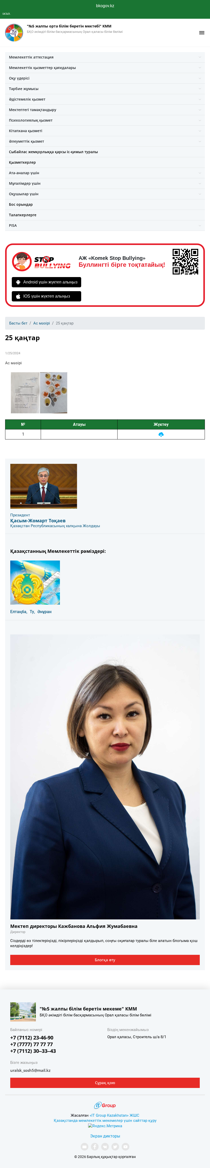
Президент (20, 515)
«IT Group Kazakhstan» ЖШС (114, 1115)
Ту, (32, 611)
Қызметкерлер (22, 162)
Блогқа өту (105, 959)
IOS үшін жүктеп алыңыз (46, 296)
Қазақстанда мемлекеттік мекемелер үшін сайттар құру (105, 1120)
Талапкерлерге (22, 214)
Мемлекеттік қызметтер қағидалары (42, 67)
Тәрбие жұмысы (23, 88)
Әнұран (44, 611)
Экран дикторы (105, 1136)
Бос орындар (21, 204)
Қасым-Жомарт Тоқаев (38, 520)
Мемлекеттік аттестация (31, 57)
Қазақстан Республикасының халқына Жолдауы (55, 526)
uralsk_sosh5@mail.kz (30, 1070)
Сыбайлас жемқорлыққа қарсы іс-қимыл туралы (53, 151)
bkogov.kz (105, 5)
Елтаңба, (18, 611)
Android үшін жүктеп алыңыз (50, 282)
